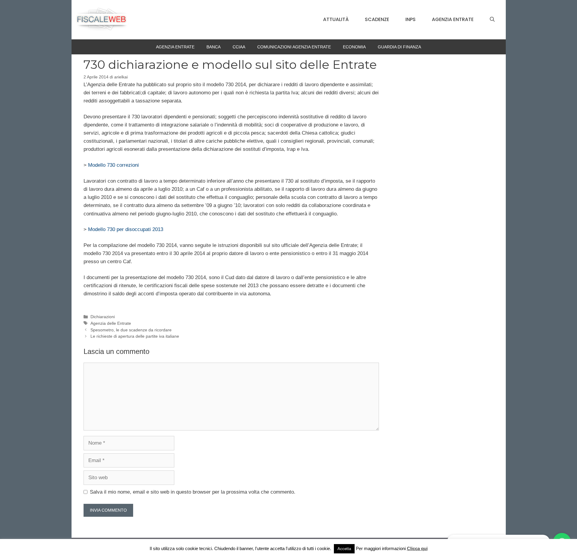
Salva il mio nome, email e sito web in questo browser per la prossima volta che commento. (192, 492)
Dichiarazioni (102, 316)
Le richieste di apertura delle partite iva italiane (134, 336)
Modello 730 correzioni (113, 165)
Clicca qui (417, 548)
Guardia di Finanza (399, 46)
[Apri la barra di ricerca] (492, 19)
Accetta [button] (344, 548)
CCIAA (239, 46)
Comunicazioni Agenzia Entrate (294, 46)
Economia (354, 46)
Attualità (336, 19)
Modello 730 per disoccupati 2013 (125, 229)
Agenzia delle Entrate (110, 323)
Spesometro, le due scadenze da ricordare (131, 329)
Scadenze (377, 19)
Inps (410, 19)
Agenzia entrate (453, 19)
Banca (213, 46)
